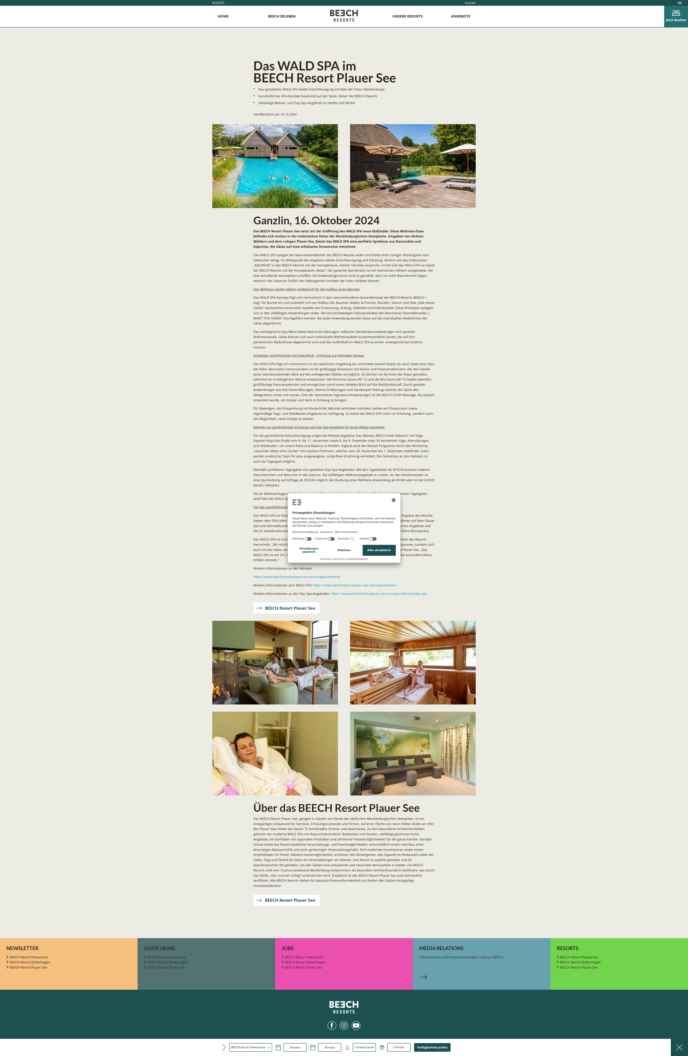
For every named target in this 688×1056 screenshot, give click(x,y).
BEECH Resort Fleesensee (29, 957)
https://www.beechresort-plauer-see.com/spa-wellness (354, 585)
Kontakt (470, 3)
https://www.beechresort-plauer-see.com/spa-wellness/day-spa (379, 593)
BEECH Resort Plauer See (290, 608)
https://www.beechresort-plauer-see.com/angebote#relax (296, 577)
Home (223, 16)
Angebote (460, 16)
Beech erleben (282, 16)
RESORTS (218, 3)
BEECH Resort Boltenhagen (30, 962)
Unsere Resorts (407, 16)
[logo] (344, 16)
